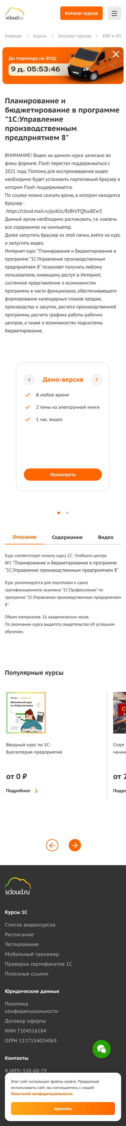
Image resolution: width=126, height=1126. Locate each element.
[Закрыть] (116, 54)
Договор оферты (25, 1021)
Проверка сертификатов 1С (38, 964)
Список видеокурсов (30, 925)
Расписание (19, 935)
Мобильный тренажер (32, 954)
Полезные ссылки (26, 974)
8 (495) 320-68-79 (26, 1071)
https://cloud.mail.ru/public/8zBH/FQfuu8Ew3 (54, 211)
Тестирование (22, 944)
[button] (29, 379)
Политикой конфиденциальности (41, 1094)
